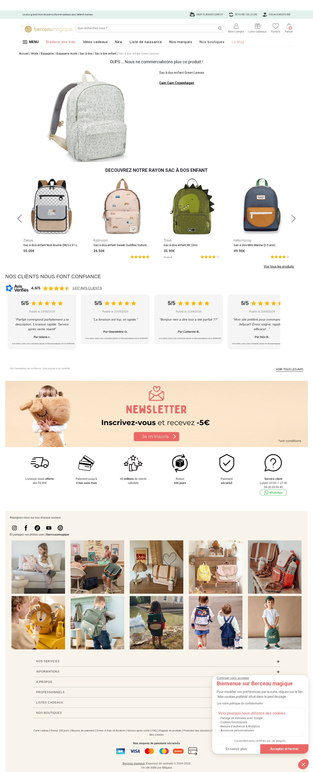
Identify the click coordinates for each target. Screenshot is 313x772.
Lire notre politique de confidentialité (240, 703)
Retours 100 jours (245, 14)
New (118, 42)
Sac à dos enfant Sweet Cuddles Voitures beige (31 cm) (130, 245)
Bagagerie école (66, 53)
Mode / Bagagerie (42, 53)
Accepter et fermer (284, 749)
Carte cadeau (41, 730)
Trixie (167, 240)
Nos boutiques (212, 42)
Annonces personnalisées (237, 730)
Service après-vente (138, 730)
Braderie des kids (61, 42)
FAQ (154, 730)
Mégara (167, 767)
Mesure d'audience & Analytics (240, 726)
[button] (303, 764)
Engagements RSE (279, 14)
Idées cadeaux (95, 42)
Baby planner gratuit (209, 14)
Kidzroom (100, 240)
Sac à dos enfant (105, 53)
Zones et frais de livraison (110, 730)
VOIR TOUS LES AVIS (289, 369)
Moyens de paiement (82, 730)
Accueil (24, 53)
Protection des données (196, 730)
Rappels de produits (170, 730)
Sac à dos (86, 53)
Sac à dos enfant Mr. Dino (181, 245)
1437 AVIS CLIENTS (87, 288)
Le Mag (238, 42)
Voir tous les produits (279, 266)
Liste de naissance (146, 42)
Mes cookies (156, 734)
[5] (140, 256)
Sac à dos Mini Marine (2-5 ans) (254, 245)
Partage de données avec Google (241, 718)
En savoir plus (236, 749)
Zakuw (28, 240)
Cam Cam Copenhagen (176, 83)
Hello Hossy (242, 240)
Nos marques (180, 42)
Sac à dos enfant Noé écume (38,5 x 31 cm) (52, 245)
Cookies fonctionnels (233, 722)
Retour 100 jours (60, 730)
